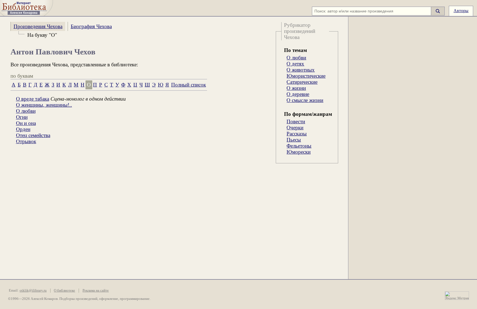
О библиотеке (64, 290)
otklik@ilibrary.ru (33, 290)
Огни (22, 117)
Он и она (26, 123)
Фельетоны (299, 146)
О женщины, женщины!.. (44, 105)
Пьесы (294, 140)
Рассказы (297, 134)
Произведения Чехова (38, 26)
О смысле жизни (305, 100)
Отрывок (26, 141)
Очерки (295, 127)
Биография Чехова (91, 26)
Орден (23, 129)
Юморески (299, 152)
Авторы (461, 10)
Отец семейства (33, 135)
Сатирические (302, 82)
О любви (296, 58)
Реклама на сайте (96, 290)
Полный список (188, 85)
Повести (296, 121)
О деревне (298, 94)
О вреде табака (32, 99)
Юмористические (306, 76)
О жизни (296, 88)
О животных (301, 70)
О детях (295, 64)
